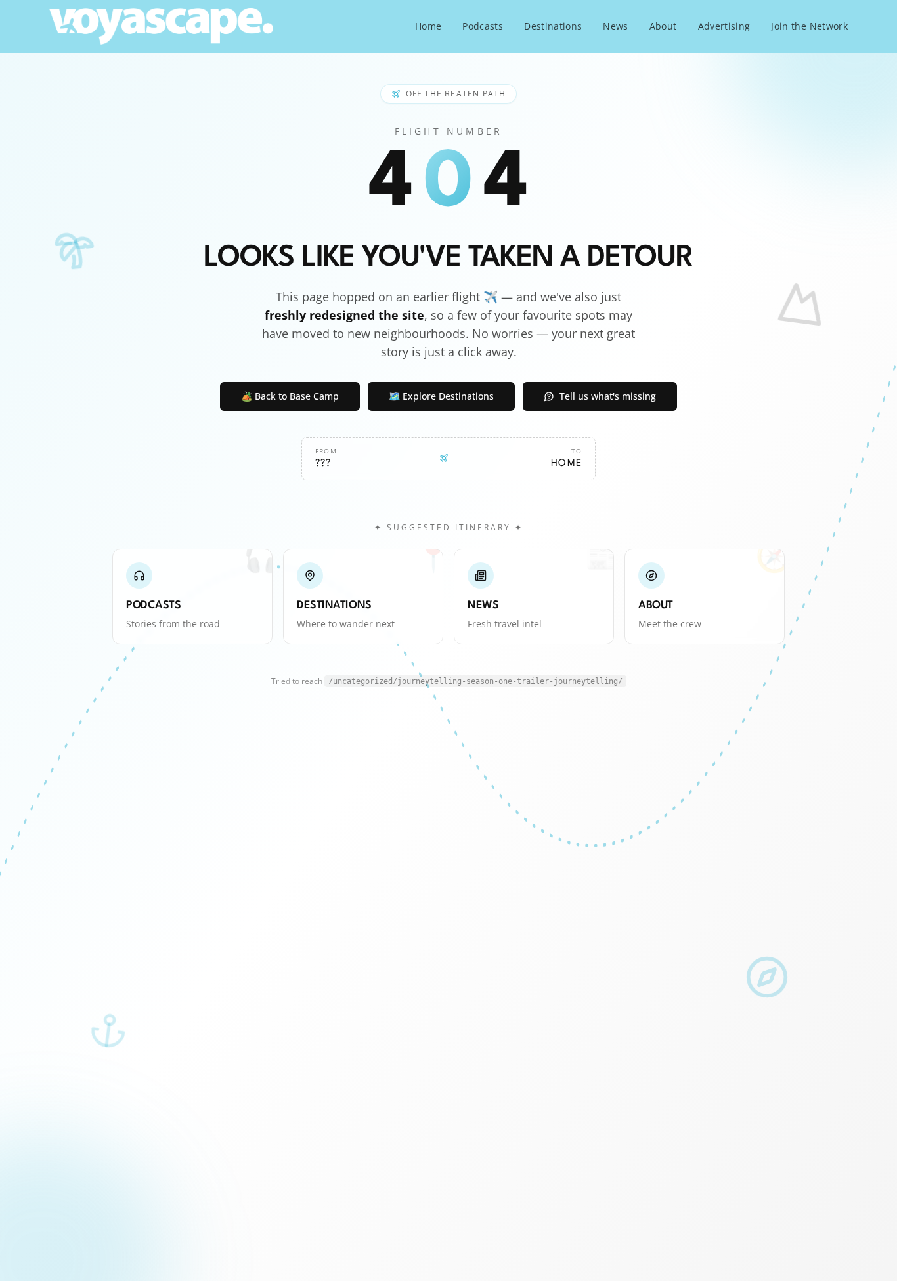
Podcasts (482, 26)
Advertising (724, 26)
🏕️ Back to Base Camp (290, 396)
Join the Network (809, 26)
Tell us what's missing (607, 396)
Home (428, 26)
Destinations (553, 26)
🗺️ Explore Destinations (441, 396)
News (615, 26)
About (663, 26)
